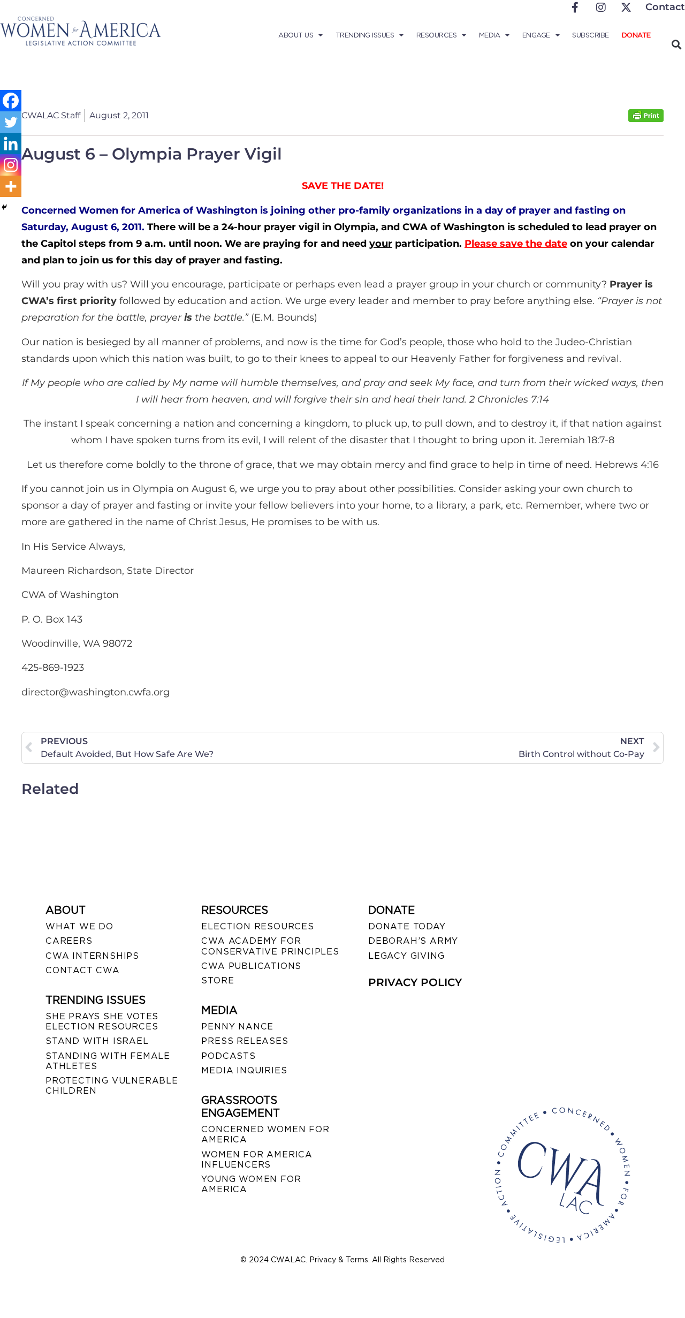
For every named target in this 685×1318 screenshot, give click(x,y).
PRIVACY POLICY (415, 982)
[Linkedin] (10, 143)
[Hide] (4, 207)
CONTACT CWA (82, 970)
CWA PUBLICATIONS (251, 966)
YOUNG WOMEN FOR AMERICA (251, 1184)
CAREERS (69, 941)
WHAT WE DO (79, 926)
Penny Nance (237, 1026)
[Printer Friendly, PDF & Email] (646, 119)
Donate (636, 35)
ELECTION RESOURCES (257, 926)
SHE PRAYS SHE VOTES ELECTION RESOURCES (101, 1021)
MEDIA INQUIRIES (244, 1070)
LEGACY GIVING (406, 956)
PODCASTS (228, 1056)
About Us (295, 35)
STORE (217, 980)
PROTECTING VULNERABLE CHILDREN (111, 1085)
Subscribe (590, 35)
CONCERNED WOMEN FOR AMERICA (265, 1134)
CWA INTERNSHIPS (92, 956)
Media (489, 35)
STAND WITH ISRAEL (97, 1041)
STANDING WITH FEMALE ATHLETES (107, 1061)
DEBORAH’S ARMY (413, 941)
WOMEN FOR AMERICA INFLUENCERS (257, 1159)
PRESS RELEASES (244, 1041)
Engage (536, 35)
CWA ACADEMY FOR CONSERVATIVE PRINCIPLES (270, 946)
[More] (10, 186)
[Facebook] (10, 100)
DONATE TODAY (407, 926)
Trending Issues (365, 35)
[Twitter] (10, 122)
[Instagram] (10, 165)
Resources (436, 35)
